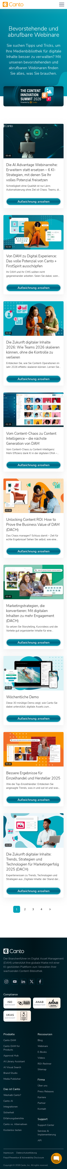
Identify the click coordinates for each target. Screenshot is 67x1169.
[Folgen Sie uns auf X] (32, 981)
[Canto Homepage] (13, 4)
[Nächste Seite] (50, 909)
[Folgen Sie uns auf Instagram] (6, 981)
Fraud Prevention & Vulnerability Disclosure (23, 1157)
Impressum (8, 1152)
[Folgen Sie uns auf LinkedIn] (23, 981)
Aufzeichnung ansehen (34, 201)
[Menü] (61, 4)
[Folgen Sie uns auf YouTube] (15, 981)
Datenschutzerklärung (26, 1152)
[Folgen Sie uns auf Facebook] (40, 981)
